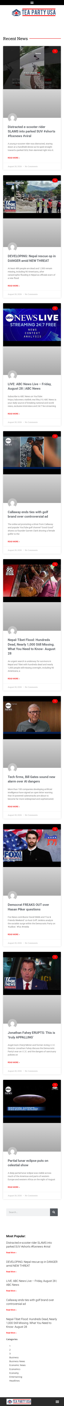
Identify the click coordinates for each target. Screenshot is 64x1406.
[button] (32, 2)
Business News (17, 1361)
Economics (14, 1369)
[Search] (54, 1212)
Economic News (17, 1365)
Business (14, 1357)
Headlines (14, 1380)
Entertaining (15, 1376)
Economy (14, 1373)
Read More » (14, 158)
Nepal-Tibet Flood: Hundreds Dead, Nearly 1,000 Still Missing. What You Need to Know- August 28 (31, 1322)
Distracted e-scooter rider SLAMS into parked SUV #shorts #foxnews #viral (31, 131)
